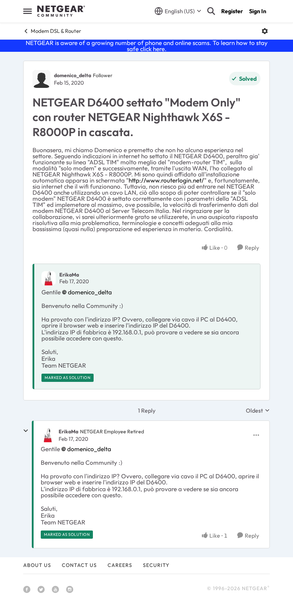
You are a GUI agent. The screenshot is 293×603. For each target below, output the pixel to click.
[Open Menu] (265, 31)
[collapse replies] (25, 431)
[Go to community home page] (61, 11)
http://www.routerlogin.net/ (166, 180)
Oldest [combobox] (258, 410)
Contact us (79, 565)
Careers (120, 565)
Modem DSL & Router (56, 31)
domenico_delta (72, 75)
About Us (37, 565)
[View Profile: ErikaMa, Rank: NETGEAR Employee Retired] (48, 435)
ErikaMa (69, 274)
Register (232, 11)
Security (156, 565)
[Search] (211, 11)
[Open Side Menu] (27, 11)
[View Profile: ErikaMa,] (48, 278)
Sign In (257, 11)
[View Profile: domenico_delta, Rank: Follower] (41, 79)
